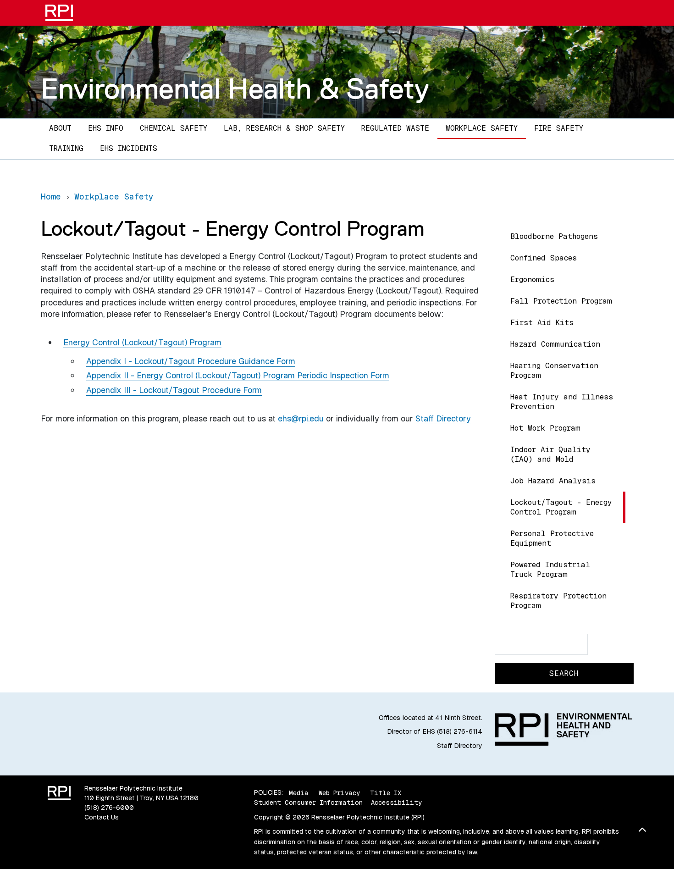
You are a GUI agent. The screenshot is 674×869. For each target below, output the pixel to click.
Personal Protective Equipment (552, 538)
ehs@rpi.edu (301, 418)
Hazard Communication (555, 344)
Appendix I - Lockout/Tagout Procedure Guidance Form (190, 361)
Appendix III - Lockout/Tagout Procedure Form (174, 390)
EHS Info (105, 128)
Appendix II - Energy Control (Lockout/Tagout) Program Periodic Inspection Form (237, 375)
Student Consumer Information (308, 802)
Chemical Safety (173, 128)
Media (299, 792)
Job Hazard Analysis (553, 481)
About (60, 128)
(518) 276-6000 (109, 807)
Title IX (385, 792)
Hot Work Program (545, 428)
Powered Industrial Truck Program (550, 569)
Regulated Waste (395, 128)
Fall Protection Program (561, 301)
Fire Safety (558, 128)
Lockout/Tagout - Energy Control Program (561, 507)
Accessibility (396, 802)
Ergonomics (532, 279)
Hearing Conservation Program (554, 370)
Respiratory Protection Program (558, 600)
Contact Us (101, 817)
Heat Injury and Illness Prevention (561, 401)
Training (66, 148)
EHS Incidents (128, 148)
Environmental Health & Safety (235, 88)
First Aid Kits (542, 322)
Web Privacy (339, 792)
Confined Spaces (543, 258)
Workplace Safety (482, 128)
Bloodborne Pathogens (554, 236)
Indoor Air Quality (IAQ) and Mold (550, 454)
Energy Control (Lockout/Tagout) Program (142, 342)
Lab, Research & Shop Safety (284, 128)
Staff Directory (443, 418)
